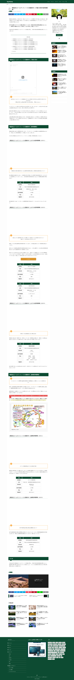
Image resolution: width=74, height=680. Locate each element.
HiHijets (64, 642)
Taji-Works (10, 1)
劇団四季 (49, 654)
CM (9, 655)
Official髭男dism (55, 645)
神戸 (57, 657)
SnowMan (49, 647)
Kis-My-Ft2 (63, 644)
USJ (53, 647)
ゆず (53, 649)
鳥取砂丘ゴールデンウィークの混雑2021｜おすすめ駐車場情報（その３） (26, 44)
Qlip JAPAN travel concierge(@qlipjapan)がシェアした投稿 (23, 93)
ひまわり (64, 647)
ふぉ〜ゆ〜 (49, 649)
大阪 (63, 654)
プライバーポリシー (38, 676)
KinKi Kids (59, 644)
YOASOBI (56, 647)
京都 (58, 652)
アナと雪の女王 (57, 649)
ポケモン (58, 650)
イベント (11, 11)
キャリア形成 (11, 667)
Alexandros (49, 642)
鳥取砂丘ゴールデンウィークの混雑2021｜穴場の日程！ (23, 39)
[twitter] (59, 38)
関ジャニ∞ (49, 659)
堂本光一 (53, 654)
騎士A (53, 659)
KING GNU (55, 644)
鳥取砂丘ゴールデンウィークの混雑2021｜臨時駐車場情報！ (24, 46)
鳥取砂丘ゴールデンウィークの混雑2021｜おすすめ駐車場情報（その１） (26, 41)
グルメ (10, 647)
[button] (66, 1)
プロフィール (33, 676)
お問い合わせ (59, 35)
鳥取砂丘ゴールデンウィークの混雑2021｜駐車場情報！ (23, 40)
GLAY (57, 642)
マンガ (10, 649)
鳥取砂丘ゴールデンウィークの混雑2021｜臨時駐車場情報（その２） (26, 49)
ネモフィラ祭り (50, 650)
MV (9, 661)
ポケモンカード (62, 650)
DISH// (54, 642)
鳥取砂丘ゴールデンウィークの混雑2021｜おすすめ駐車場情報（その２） (26, 43)
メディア (10, 651)
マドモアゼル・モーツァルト (52, 652)
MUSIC (10, 657)
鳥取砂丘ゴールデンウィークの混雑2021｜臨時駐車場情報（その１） (26, 47)
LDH (48, 645)
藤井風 (62, 657)
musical (10, 659)
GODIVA (60, 642)
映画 (9, 663)
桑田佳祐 (58, 655)
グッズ (10, 645)
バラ (54, 650)
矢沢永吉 (54, 657)
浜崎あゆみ (49, 657)
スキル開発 (10, 669)
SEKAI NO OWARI (62, 645)
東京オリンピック (53, 655)
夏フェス (60, 654)
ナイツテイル (63, 649)
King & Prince (50, 644)
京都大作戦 (62, 652)
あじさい (60, 647)
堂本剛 (57, 654)
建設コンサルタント (12, 665)
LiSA (51, 645)
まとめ (14, 51)
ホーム (29, 676)
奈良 (49, 655)
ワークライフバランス (12, 671)
